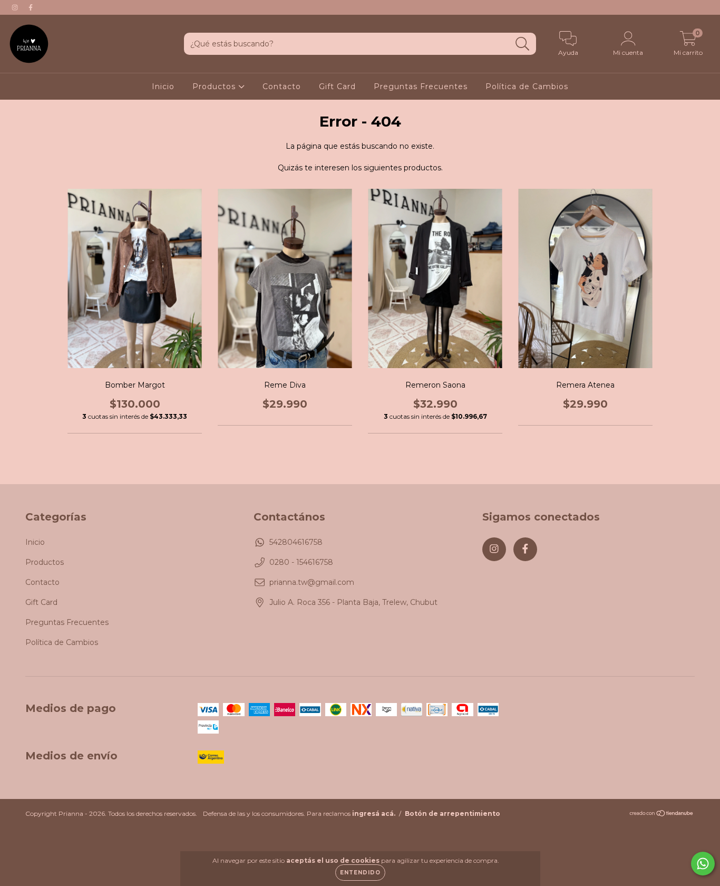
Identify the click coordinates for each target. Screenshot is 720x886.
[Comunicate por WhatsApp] (703, 863)
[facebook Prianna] (30, 7)
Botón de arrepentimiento (452, 813)
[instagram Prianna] (16, 7)
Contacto (281, 86)
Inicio (163, 86)
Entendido (360, 872)
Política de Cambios (526, 86)
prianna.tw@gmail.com (311, 582)
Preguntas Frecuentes (421, 86)
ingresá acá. (373, 813)
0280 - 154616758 (301, 562)
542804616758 (296, 542)
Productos (215, 86)
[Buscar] (522, 44)
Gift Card (337, 86)
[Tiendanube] (662, 814)
